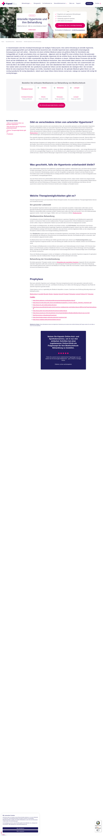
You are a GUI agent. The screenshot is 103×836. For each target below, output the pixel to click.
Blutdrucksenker (77, 213)
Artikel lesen (32, 30)
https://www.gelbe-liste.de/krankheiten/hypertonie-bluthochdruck (50, 310)
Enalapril (66, 294)
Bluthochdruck (32, 15)
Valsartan (55, 294)
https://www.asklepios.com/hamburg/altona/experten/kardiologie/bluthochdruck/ (54, 300)
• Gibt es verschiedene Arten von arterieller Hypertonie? (15, 123)
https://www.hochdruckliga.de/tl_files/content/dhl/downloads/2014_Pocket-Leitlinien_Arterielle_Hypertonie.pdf (62, 302)
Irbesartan (90, 294)
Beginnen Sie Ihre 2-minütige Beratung (70, 25)
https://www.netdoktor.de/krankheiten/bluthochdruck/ (47, 319)
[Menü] (100, 821)
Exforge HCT (84, 294)
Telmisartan (72, 294)
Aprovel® (61, 294)
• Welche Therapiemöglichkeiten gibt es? (16, 131)
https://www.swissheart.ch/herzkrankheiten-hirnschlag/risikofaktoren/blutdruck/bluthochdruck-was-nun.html (61, 313)
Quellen (32, 297)
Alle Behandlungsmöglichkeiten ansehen (51, 105)
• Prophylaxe (9, 134)
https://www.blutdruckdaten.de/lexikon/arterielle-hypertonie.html (50, 317)
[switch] (98, 830)
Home (3, 41)
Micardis (46, 294)
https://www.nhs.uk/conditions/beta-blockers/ (45, 305)
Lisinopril (78, 294)
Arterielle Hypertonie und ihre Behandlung (32, 41)
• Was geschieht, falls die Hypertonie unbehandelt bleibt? (16, 127)
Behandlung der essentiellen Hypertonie (68, 262)
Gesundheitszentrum (10, 41)
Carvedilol (40, 294)
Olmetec (51, 294)
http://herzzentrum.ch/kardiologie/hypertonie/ (45, 315)
